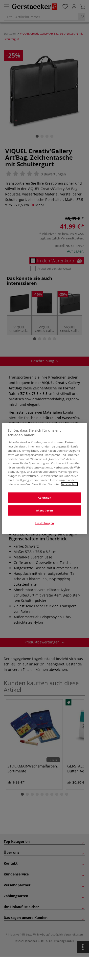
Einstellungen (44, 523)
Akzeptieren (44, 510)
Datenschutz (69, 484)
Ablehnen (44, 497)
